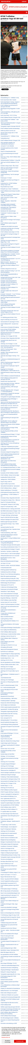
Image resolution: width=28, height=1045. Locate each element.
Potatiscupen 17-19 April (6, 177)
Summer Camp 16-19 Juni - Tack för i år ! (10, 405)
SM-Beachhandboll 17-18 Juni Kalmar (9, 720)
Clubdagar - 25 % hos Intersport (8, 756)
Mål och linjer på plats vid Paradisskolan (10, 891)
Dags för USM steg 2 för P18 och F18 (9, 319)
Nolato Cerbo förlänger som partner (9, 992)
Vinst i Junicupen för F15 (6, 718)
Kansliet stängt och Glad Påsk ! (7, 754)
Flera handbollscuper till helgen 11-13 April (10, 434)
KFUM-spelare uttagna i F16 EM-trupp (9, 888)
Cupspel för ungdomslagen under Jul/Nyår (10, 802)
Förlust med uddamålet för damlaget (9, 907)
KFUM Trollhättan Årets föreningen (8, 1015)
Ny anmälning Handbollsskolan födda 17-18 (10, 547)
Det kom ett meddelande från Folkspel (9, 933)
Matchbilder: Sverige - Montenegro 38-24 (10, 950)
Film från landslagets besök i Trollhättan (10, 1017)
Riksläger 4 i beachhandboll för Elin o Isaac (10, 842)
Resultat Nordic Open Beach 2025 (8, 381)
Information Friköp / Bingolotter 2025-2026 (10, 338)
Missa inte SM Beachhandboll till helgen (9, 561)
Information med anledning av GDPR (9, 1023)
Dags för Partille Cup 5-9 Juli (7, 863)
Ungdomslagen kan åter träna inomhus (9, 1002)
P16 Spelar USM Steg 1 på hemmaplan (9, 515)
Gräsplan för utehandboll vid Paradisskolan (10, 988)
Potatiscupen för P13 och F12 (7, 585)
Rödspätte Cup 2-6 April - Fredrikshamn (9, 188)
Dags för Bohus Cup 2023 (6, 738)
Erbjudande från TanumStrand (7, 696)
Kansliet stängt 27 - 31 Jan (6, 785)
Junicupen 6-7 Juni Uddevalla (7, 146)
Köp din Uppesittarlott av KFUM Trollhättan (10, 662)
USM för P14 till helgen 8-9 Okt (7, 848)
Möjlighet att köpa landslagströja (8, 839)
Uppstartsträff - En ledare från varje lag (9, 709)
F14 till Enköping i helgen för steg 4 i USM (10, 915)
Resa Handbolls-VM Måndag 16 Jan (9, 796)
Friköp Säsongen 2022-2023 (7, 819)
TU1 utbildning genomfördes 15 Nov (9, 317)
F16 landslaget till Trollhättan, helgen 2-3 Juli (10, 872)
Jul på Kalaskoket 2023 (6, 677)
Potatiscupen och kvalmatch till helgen (9, 589)
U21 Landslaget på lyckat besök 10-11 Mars (10, 467)
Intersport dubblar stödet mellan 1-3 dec (10, 664)
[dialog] (14, 1035)
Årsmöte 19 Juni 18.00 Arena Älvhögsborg (10, 574)
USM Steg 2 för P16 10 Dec (7, 660)
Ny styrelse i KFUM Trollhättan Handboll (9, 473)
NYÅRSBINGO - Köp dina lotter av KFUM (9, 655)
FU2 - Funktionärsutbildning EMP (8, 687)
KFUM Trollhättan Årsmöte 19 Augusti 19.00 (10, 117)
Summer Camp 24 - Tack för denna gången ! (10, 553)
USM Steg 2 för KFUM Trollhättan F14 (9, 809)
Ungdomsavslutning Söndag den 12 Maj (10, 578)
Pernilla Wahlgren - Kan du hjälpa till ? (9, 826)
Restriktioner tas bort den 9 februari (8, 928)
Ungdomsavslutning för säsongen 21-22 (10, 895)
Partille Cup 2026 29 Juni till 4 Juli (8, 130)
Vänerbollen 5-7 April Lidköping (8, 591)
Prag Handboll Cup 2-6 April (7, 186)
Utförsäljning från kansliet (6, 647)
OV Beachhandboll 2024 (6, 567)
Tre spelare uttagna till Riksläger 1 (8, 763)
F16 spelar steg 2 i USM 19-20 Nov (8, 824)
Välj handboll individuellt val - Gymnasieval (10, 486)
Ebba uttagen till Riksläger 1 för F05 (8, 963)
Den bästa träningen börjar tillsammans (9, 813)
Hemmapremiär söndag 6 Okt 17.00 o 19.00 (10, 513)
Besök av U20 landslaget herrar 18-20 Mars (10, 912)
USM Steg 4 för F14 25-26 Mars (8, 761)
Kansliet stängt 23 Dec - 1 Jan (7, 658)
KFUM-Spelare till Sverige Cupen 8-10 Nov (10, 492)
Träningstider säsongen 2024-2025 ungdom (10, 544)
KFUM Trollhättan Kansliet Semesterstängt (10, 128)
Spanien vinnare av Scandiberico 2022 (9, 837)
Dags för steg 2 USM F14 (6, 481)
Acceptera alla (19, 1041)
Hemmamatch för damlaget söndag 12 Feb (10, 779)
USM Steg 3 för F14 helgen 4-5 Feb (8, 783)
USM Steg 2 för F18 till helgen (7, 679)
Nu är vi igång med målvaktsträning (8, 629)
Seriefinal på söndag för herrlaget (8, 774)
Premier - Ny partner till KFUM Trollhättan (10, 879)
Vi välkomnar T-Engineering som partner (9, 446)
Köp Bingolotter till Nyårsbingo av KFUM (10, 800)
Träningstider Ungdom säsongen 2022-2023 (10, 857)
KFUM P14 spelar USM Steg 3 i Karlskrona (10, 792)
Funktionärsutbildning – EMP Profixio (9, 698)
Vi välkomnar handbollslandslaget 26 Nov (10, 965)
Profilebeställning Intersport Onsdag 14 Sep (10, 855)
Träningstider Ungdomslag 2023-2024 (9, 711)
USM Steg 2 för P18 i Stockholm (8, 831)
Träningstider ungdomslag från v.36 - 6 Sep (10, 974)
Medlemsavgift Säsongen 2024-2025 (9, 521)
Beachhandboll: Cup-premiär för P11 (9, 883)
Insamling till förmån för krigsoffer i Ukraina (10, 917)
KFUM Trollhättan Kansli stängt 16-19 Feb (10, 232)
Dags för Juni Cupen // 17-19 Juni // (8, 874)
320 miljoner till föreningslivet (7, 835)
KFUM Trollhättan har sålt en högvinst (9, 789)
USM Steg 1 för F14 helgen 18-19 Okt (9, 336)
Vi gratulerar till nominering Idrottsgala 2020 (10, 997)
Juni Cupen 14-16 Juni (5, 563)
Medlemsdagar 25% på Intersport (8, 582)
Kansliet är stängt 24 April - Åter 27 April (9, 165)
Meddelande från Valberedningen (8, 211)
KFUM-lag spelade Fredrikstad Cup (8, 569)
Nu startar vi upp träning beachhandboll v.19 (10, 580)
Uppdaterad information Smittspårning (9, 967)
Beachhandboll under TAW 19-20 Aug (9, 713)
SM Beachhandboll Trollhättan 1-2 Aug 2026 (10, 160)
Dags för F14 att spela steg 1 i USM (8, 506)
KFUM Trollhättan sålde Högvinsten (8, 631)
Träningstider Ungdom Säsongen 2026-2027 (10, 126)
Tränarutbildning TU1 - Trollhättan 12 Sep (10, 97)
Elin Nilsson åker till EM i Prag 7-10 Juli (9, 861)
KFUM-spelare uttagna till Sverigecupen (9, 844)
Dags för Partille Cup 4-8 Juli (7, 715)
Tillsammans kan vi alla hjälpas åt (8, 770)
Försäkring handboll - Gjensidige (8, 700)
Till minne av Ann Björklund (7, 859)
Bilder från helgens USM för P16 (8, 952)
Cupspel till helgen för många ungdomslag (10, 653)
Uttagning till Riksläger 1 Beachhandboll (10, 969)
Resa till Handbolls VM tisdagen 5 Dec (9, 722)
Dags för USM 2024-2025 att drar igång (9, 517)
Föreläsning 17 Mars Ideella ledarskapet (10, 776)
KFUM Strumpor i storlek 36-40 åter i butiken (10, 634)
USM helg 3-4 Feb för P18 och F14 (8, 636)
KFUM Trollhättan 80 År (6, 1004)
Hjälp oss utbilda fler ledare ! (7, 616)
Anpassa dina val (6, 1037)
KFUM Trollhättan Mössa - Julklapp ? (9, 488)
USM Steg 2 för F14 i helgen (7, 666)
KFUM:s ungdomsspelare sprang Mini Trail (10, 707)
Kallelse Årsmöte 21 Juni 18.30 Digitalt (9, 990)
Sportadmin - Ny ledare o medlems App (9, 551)
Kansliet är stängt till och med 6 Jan (8, 268)
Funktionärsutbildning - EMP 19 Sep (8, 532)
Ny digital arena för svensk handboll (9, 833)
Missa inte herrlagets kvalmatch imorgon (10, 595)
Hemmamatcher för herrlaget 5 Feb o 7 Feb (10, 781)
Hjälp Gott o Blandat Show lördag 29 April (10, 741)
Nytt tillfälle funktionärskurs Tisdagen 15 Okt (10, 510)
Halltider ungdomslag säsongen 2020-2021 (10, 1006)
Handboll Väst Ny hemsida (7, 979)
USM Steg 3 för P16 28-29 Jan (7, 787)
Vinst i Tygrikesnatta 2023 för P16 (8, 798)
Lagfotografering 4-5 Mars (7, 618)
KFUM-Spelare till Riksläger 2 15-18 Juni (9, 733)
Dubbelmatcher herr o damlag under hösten (10, 508)
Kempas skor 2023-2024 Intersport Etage (10, 702)
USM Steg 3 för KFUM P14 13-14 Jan (9, 645)
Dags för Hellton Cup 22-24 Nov (8, 483)
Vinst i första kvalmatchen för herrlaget (9, 593)
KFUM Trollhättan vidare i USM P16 (8, 807)
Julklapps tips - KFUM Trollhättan (8, 479)
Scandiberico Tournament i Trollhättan (9, 846)
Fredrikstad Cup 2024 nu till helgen (8, 572)
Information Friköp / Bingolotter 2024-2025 (10, 497)
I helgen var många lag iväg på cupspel (9, 852)
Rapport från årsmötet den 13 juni (8, 876)
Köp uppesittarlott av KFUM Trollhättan (9, 954)
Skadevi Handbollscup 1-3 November (9, 490)
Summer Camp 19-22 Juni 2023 (7, 748)
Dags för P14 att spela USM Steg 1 (8, 502)
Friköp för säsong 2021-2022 (7, 935)
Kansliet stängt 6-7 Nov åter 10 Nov (8, 850)
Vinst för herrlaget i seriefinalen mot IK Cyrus (10, 772)
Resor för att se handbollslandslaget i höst (10, 893)
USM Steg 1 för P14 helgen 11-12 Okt (9, 343)
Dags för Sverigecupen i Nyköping (8, 829)
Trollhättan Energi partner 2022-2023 (9, 922)
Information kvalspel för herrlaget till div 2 (10, 452)
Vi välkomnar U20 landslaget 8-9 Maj (9, 587)
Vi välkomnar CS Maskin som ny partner (9, 995)
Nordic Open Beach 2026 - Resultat (8, 99)
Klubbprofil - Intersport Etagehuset (8, 972)
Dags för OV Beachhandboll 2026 (8, 151)
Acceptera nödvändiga (7, 1041)
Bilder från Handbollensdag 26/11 (8, 668)
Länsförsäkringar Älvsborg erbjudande (9, 724)
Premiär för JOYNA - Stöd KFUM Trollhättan (10, 565)
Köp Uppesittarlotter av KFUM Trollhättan (10, 805)
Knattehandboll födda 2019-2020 (8, 477)
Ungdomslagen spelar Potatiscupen (9, 743)
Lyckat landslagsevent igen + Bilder (8, 948)
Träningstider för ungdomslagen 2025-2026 (10, 396)
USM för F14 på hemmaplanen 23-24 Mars (10, 604)
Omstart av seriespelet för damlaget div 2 (10, 794)
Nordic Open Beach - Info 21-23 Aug (9, 115)
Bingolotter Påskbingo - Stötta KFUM (9, 598)
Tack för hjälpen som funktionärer (8, 705)
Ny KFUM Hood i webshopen (7, 651)
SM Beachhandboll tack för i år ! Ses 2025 (10, 555)
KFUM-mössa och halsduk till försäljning (10, 327)
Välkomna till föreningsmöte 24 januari (9, 649)
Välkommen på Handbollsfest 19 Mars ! (9, 768)
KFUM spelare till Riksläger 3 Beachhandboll (10, 627)
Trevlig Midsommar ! (5, 138)
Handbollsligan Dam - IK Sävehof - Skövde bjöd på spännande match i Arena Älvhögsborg (10, 255)
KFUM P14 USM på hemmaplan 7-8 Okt (9, 685)
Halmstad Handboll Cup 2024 (7, 527)
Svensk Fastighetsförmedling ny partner (10, 881)
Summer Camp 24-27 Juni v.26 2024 (8, 602)
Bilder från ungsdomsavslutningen (8, 576)
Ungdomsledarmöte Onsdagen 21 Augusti (10, 549)
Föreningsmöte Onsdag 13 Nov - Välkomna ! (10, 500)
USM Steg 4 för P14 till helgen (7, 766)
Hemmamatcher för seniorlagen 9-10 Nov (10, 321)
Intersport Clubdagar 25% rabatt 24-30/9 (10, 519)
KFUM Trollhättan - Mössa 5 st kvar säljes (10, 475)
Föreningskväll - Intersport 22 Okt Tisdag (10, 504)
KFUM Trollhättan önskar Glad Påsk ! (9, 600)
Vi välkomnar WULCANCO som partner (9, 226)
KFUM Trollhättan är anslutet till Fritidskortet (10, 375)
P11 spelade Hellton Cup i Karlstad (8, 811)
